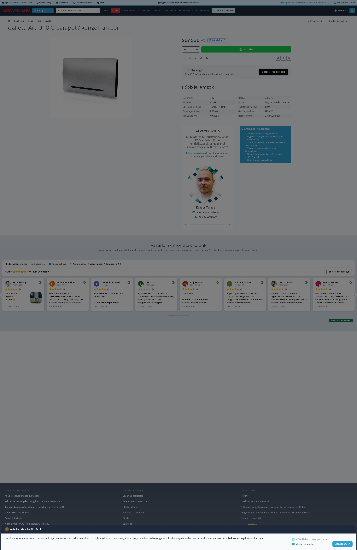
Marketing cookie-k (306, 544)
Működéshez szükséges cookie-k (313, 539)
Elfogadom (341, 544)
